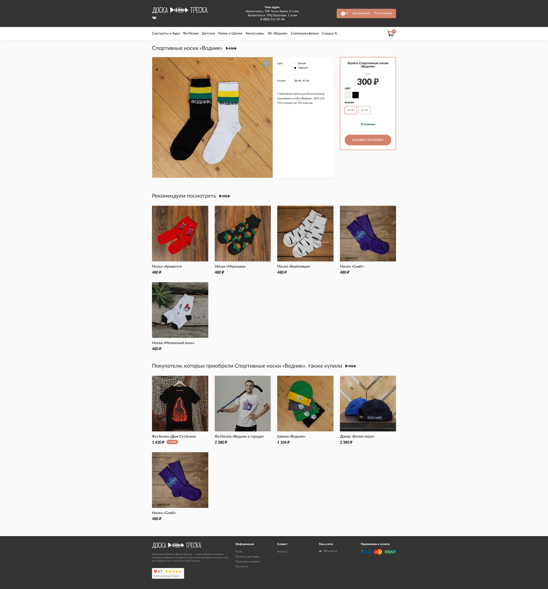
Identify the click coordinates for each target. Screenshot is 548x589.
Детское (208, 33)
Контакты (241, 566)
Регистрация (383, 13)
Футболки (191, 33)
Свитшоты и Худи (166, 33)
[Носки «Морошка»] (243, 233)
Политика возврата (247, 561)
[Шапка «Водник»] (305, 403)
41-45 (364, 110)
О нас (238, 551)
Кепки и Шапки (230, 33)
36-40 (350, 110)
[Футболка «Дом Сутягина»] (180, 403)
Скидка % (329, 33)
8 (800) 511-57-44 (272, 19)
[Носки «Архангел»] (180, 233)
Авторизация (361, 13)
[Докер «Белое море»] (368, 403)
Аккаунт (282, 551)
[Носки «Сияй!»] (368, 233)
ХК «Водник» (278, 33)
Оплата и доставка (247, 556)
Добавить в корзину (368, 140)
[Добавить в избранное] (266, 63)
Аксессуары (255, 33)
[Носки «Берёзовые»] (305, 233)
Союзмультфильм (305, 33)
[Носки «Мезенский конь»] (180, 310)
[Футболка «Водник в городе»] (243, 403)
